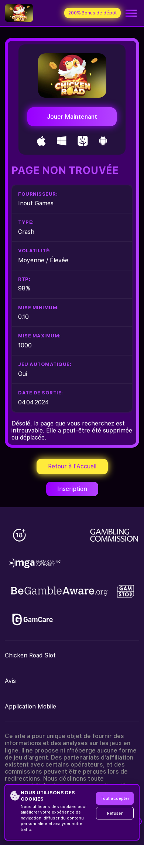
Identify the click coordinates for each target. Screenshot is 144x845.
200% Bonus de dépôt (92, 13)
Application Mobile (30, 706)
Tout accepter (114, 798)
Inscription (72, 488)
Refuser (115, 813)
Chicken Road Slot (30, 655)
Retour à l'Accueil (72, 466)
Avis (10, 680)
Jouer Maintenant (72, 116)
